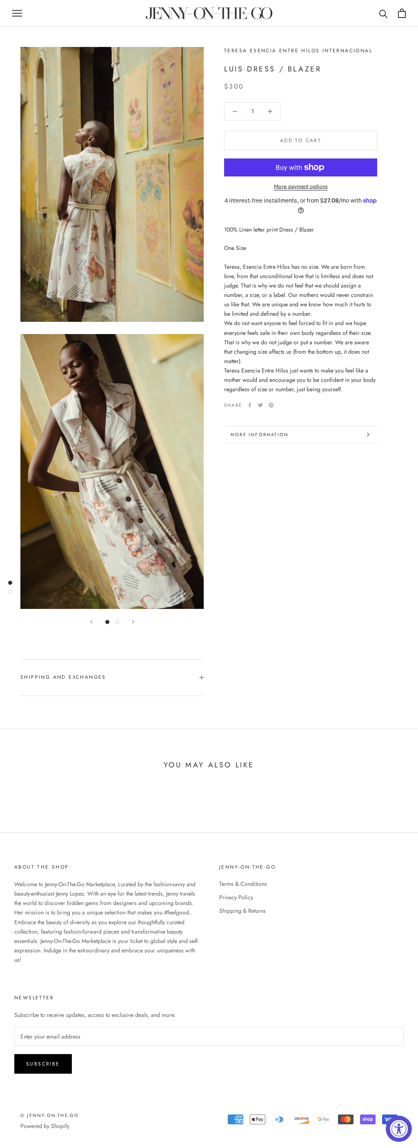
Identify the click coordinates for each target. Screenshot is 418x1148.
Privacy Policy (236, 897)
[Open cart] (402, 13)
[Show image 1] (107, 622)
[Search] (383, 13)
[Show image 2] (117, 622)
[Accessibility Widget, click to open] (399, 1129)
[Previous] (91, 622)
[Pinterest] (271, 405)
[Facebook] (249, 405)
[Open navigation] (17, 13)
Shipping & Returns (242, 911)
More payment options (301, 186)
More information (260, 434)
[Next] (133, 622)
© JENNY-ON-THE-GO (49, 1115)
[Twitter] (260, 405)
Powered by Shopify (44, 1126)
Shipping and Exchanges (63, 677)
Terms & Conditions (243, 884)
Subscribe (43, 1064)
